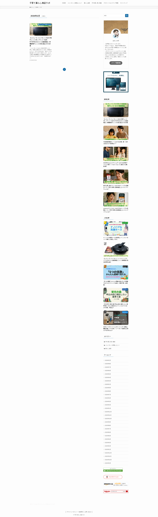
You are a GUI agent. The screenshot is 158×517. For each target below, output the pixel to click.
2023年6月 (108, 432)
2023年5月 (108, 435)
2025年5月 (108, 374)
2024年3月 (108, 401)
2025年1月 (108, 384)
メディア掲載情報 (116, 63)
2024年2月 (108, 404)
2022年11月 (108, 456)
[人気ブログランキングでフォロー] (113, 471)
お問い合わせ (88, 511)
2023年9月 (108, 422)
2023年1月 (108, 449)
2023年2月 (108, 446)
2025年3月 (108, 381)
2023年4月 (108, 439)
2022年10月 (108, 459)
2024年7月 (108, 394)
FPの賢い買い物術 (110, 341)
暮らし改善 (108, 348)
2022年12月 (108, 453)
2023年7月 (108, 428)
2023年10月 (108, 418)
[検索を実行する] (126, 15)
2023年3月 (108, 442)
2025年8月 (108, 363)
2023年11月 (108, 415)
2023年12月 (108, 411)
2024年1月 (108, 408)
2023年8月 (108, 425)
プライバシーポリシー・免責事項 (75, 511)
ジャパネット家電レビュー (112, 345)
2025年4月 (108, 377)
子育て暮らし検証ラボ (40, 3)
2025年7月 (108, 367)
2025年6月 (108, 370)
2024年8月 (108, 391)
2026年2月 (108, 360)
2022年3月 (108, 463)
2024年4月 (108, 398)
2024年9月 (108, 387)
